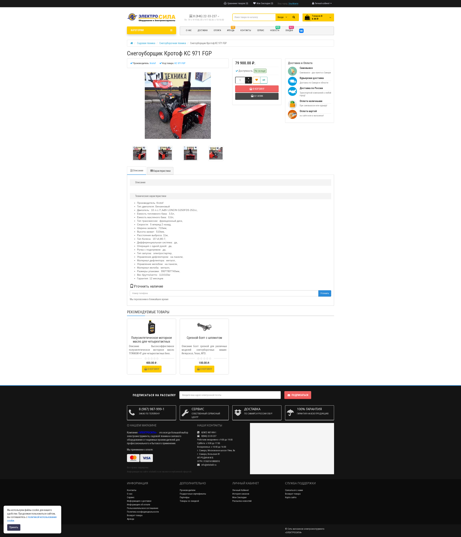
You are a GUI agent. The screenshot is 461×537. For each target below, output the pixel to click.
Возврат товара (134, 515)
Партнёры (184, 497)
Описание (138, 170)
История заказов (240, 493)
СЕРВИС (260, 30)
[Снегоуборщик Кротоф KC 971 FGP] (178, 106)
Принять (13, 527)
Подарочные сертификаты (193, 493)
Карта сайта (290, 497)
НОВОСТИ (275, 30)
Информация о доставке (139, 501)
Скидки (289, 30)
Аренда (231, 30)
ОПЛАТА (217, 30)
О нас (129, 493)
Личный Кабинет (240, 490)
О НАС (188, 30)
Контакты (131, 490)
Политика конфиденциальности (143, 511)
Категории (137, 30)
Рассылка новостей (242, 501)
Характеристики (162, 170)
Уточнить (325, 293)
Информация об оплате (138, 504)
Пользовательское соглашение (142, 508)
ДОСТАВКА (202, 30)
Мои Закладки (239, 497)
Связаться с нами (294, 490)
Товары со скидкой (189, 501)
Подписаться (300, 395)
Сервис (130, 497)
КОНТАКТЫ (245, 30)
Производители (187, 490)
